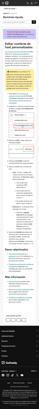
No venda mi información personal (19, 386)
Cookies (29, 382)
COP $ (33, 371)
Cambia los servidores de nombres (20, 264)
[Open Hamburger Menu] (2, 3)
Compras (5, 356)
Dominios (14, 13)
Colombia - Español (8, 371)
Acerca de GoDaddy (8, 331)
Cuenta (4, 351)
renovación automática (22, 289)
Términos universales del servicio (19, 405)
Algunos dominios (15, 281)
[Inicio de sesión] (32, 3)
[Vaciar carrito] (35, 3)
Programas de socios (8, 346)
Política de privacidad (18, 382)
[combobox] (17, 22)
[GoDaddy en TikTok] (12, 376)
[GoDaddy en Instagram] (7, 376)
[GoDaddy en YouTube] (21, 376)
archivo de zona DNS (20, 54)
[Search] (34, 22)
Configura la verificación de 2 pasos (20, 297)
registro (7, 65)
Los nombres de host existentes (15, 51)
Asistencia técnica (7, 336)
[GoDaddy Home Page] (9, 362)
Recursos (5, 341)
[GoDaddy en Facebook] (3, 376)
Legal (8, 382)
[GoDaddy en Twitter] (17, 376)
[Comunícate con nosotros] (28, 3)
